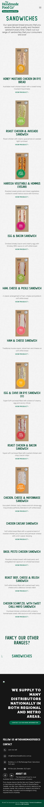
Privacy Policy (24, 802)
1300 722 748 (12, 750)
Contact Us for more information (25, 722)
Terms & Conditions (35, 802)
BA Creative (25, 804)
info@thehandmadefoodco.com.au (19, 756)
